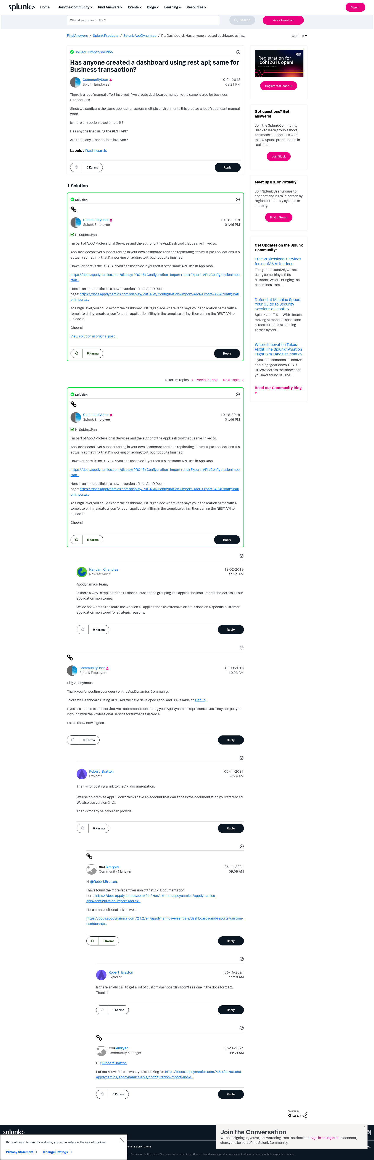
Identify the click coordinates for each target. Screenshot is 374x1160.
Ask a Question (283, 20)
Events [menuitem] (133, 7)
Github (200, 700)
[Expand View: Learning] (180, 7)
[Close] (121, 1140)
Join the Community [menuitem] (74, 7)
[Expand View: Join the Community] (91, 7)
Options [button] (296, 35)
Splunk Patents (143, 1146)
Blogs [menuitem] (151, 7)
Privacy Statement (19, 1152)
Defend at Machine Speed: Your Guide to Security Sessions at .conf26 (278, 304)
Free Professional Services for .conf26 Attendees (278, 261)
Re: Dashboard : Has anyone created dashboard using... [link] (203, 35)
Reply (228, 167)
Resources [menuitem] (195, 7)
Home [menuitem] (45, 7)
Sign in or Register (325, 1138)
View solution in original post (93, 336)
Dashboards (96, 150)
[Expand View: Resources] (205, 7)
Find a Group (278, 217)
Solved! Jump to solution (94, 52)
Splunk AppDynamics (139, 35)
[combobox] (161, 20)
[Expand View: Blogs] (157, 7)
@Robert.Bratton (103, 881)
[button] (237, 53)
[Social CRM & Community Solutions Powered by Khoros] (297, 1114)
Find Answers (77, 35)
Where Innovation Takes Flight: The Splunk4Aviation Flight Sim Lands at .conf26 (278, 349)
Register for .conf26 (278, 86)
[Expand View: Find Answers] (121, 7)
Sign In (355, 7)
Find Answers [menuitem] (108, 7)
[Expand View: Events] (140, 7)
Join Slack (279, 156)
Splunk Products (105, 35)
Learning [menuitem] (171, 7)
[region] (63, 1147)
